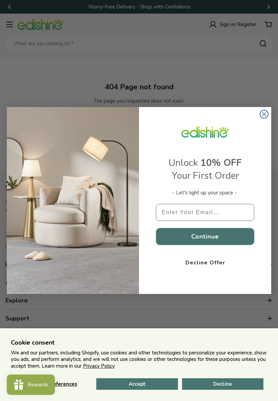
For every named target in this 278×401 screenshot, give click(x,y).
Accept (137, 384)
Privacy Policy (99, 366)
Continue (205, 236)
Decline (222, 384)
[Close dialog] (264, 114)
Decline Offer (205, 262)
